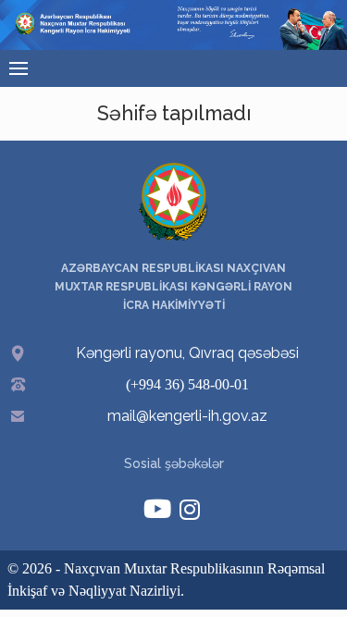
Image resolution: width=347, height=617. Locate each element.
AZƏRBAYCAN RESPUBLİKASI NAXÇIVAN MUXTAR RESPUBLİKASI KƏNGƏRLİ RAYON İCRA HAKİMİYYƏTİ (173, 287)
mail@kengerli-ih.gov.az (187, 416)
